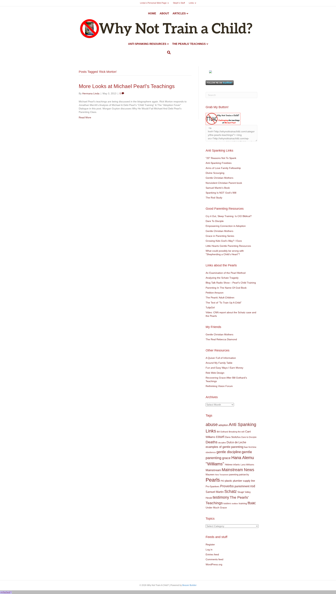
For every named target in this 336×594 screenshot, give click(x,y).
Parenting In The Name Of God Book (226, 287)
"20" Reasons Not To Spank (221, 158)
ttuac (252, 503)
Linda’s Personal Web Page (153, 3)
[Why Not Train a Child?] (210, 71)
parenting (233, 474)
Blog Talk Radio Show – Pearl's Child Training (231, 282)
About (164, 13)
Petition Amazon (214, 292)
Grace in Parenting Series (220, 236)
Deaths (212, 442)
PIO (222, 481)
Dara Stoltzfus (233, 437)
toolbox (235, 503)
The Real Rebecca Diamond (221, 339)
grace (226, 458)
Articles (179, 13)
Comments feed (214, 559)
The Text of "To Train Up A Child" (223, 302)
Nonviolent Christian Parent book (224, 182)
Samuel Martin (215, 491)
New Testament (221, 475)
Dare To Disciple (215, 221)
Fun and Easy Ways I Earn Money (224, 367)
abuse (212, 424)
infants (236, 464)
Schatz (230, 491)
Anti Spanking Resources (147, 43)
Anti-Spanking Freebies (219, 163)
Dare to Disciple (249, 437)
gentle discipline (228, 452)
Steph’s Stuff (179, 3)
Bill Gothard (222, 432)
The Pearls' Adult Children (220, 297)
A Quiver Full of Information (221, 358)
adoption (223, 425)
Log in (209, 549)
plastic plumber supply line (240, 480)
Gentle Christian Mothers (219, 177)
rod (252, 486)
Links (191, 3)
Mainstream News (238, 469)
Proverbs (227, 486)
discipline (222, 443)
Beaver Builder (189, 585)
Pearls (213, 480)
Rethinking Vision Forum (219, 386)
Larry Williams (247, 464)
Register (210, 544)
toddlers (227, 503)
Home (152, 13)
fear (246, 447)
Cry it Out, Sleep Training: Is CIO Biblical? (229, 216)
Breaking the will (236, 432)
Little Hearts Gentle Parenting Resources (228, 245)
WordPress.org (214, 564)
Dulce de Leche (236, 442)
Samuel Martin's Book (218, 187)
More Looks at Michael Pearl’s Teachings (127, 86)
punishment (242, 486)
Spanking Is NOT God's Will (221, 192)
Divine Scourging (215, 173)
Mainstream (213, 470)
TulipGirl (210, 307)
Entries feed (212, 554)
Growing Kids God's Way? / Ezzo (224, 240)
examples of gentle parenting (224, 447)
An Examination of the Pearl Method (226, 272)
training (243, 503)
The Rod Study (214, 197)
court (220, 437)
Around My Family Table (219, 362)
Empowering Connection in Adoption (226, 226)
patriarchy (244, 474)
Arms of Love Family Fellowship (223, 168)
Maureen (210, 474)
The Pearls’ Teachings (189, 43)
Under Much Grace (216, 507)
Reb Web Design (215, 372)
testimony (221, 497)
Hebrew (228, 464)
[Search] (168, 52)
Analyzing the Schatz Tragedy (222, 277)
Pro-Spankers (212, 486)
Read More (85, 117)
